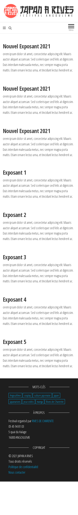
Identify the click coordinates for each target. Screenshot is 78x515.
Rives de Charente (55, 401)
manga (40, 401)
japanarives (15, 401)
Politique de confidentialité (23, 467)
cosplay (27, 395)
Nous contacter (17, 472)
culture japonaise (42, 395)
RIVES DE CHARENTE (43, 421)
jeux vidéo (28, 401)
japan (56, 395)
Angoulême (15, 395)
